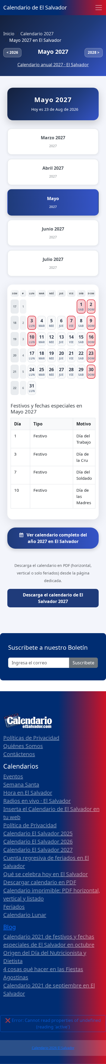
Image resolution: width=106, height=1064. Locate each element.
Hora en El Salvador (27, 792)
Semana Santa (21, 784)
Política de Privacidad (30, 825)
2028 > (93, 52)
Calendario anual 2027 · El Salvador (53, 65)
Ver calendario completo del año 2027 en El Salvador (56, 538)
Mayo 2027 (53, 51)
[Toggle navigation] (99, 8)
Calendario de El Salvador (35, 7)
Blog (9, 927)
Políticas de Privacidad (31, 737)
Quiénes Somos (23, 746)
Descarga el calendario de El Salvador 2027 (53, 598)
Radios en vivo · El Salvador (37, 800)
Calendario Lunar (24, 914)
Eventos (13, 776)
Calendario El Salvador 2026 (38, 841)
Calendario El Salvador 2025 (38, 833)
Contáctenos (19, 754)
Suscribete (83, 663)
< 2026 (12, 52)
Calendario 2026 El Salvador (53, 1048)
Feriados (14, 906)
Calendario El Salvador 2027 (38, 849)
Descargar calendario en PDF (39, 882)
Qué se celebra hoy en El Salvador (45, 874)
